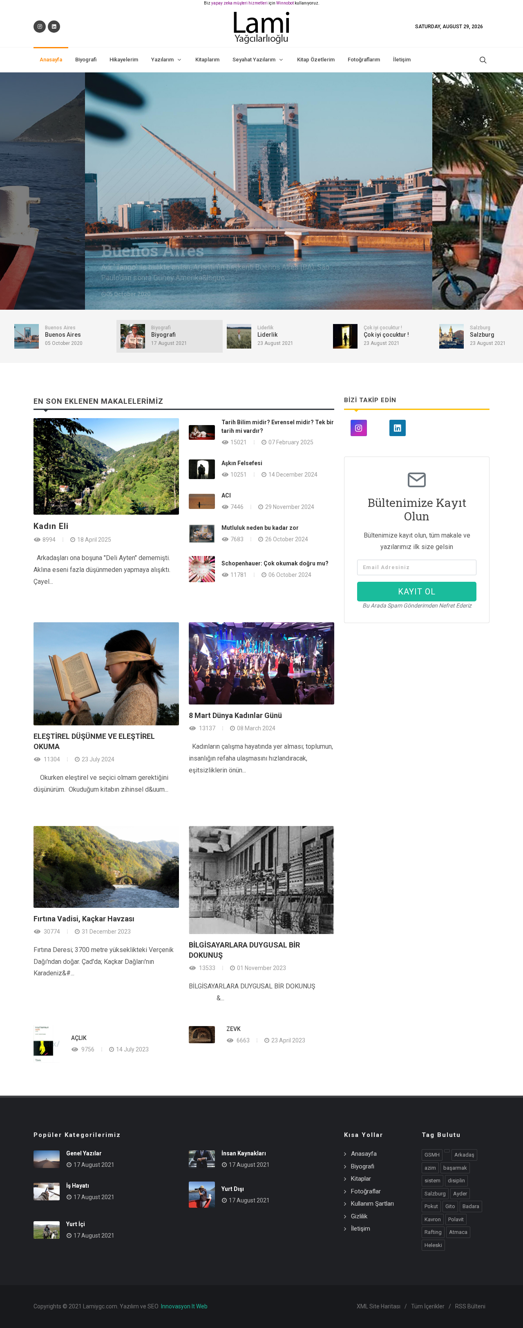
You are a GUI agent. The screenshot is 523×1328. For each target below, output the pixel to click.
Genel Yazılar (84, 1153)
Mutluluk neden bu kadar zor (260, 527)
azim (430, 1168)
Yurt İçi (75, 1224)
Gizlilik (359, 1216)
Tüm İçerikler (428, 1306)
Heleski (433, 1245)
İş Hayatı (77, 1185)
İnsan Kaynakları (243, 1153)
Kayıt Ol (417, 591)
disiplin (456, 1180)
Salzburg (435, 1194)
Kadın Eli (51, 526)
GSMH (432, 1155)
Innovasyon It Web (184, 1306)
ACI (226, 495)
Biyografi (140, 250)
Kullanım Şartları (372, 1203)
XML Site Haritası (378, 1306)
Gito (450, 1206)
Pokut (431, 1206)
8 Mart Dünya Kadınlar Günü (235, 715)
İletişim (360, 1228)
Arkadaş (464, 1155)
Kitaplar (361, 1178)
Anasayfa (364, 1153)
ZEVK (233, 1029)
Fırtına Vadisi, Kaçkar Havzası (84, 918)
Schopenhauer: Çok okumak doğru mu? (275, 563)
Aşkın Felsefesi (241, 463)
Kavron (433, 1219)
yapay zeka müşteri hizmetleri (239, 3)
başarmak (455, 1168)
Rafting (433, 1232)
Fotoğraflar (366, 1191)
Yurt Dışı (232, 1189)
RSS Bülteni (470, 1306)
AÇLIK (79, 1038)
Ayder (460, 1194)
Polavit (456, 1219)
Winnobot (285, 3)
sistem (432, 1180)
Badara (471, 1206)
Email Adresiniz (386, 568)
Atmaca (458, 1232)
